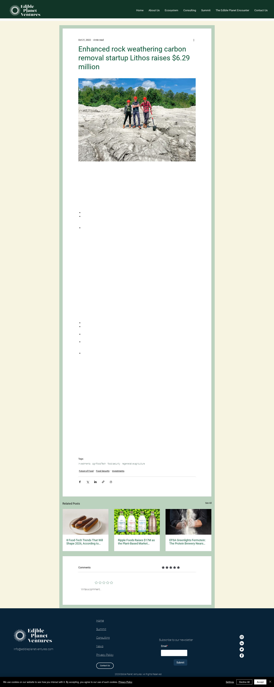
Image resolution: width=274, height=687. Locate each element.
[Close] (270, 681)
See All (208, 503)
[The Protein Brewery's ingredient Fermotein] (188, 522)
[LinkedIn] (242, 643)
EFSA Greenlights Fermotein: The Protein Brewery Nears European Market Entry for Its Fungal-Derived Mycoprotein (187, 541)
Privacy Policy (125, 682)
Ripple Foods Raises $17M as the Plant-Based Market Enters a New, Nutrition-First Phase (136, 541)
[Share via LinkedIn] (95, 481)
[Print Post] (110, 481)
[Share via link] (103, 481)
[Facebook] (242, 655)
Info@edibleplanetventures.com (33, 649)
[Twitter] (242, 649)
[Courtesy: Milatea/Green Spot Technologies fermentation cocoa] (85, 522)
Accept (260, 682)
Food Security (103, 471)
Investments (84, 463)
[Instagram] (242, 637)
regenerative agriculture (133, 463)
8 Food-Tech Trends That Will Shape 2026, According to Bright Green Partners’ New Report (84, 541)
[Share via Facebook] (79, 481)
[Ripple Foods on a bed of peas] (137, 522)
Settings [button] (230, 682)
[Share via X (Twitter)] (87, 481)
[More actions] (194, 40)
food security (114, 463)
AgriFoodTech (99, 463)
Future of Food (86, 471)
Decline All (244, 682)
